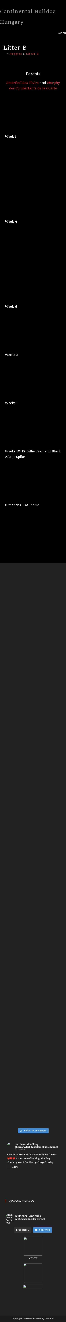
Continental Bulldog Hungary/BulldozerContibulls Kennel (36, 1145)
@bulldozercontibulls (21, 1201)
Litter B (32, 53)
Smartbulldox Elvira (22, 83)
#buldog (45, 1158)
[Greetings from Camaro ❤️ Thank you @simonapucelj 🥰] (46, 926)
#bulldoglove (14, 1162)
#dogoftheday (45, 1162)
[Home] (4, 53)
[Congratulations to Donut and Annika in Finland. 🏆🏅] (19, 934)
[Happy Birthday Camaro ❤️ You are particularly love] (46, 800)
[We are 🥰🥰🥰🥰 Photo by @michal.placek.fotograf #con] (19, 626)
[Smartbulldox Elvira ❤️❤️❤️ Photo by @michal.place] (19, 1050)
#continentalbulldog (28, 1158)
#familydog (29, 1162)
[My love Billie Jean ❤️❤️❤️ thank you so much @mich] (19, 802)
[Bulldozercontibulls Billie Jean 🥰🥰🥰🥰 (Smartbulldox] (46, 655)
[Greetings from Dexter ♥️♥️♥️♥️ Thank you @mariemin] (46, 1064)
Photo (15, 1166)
